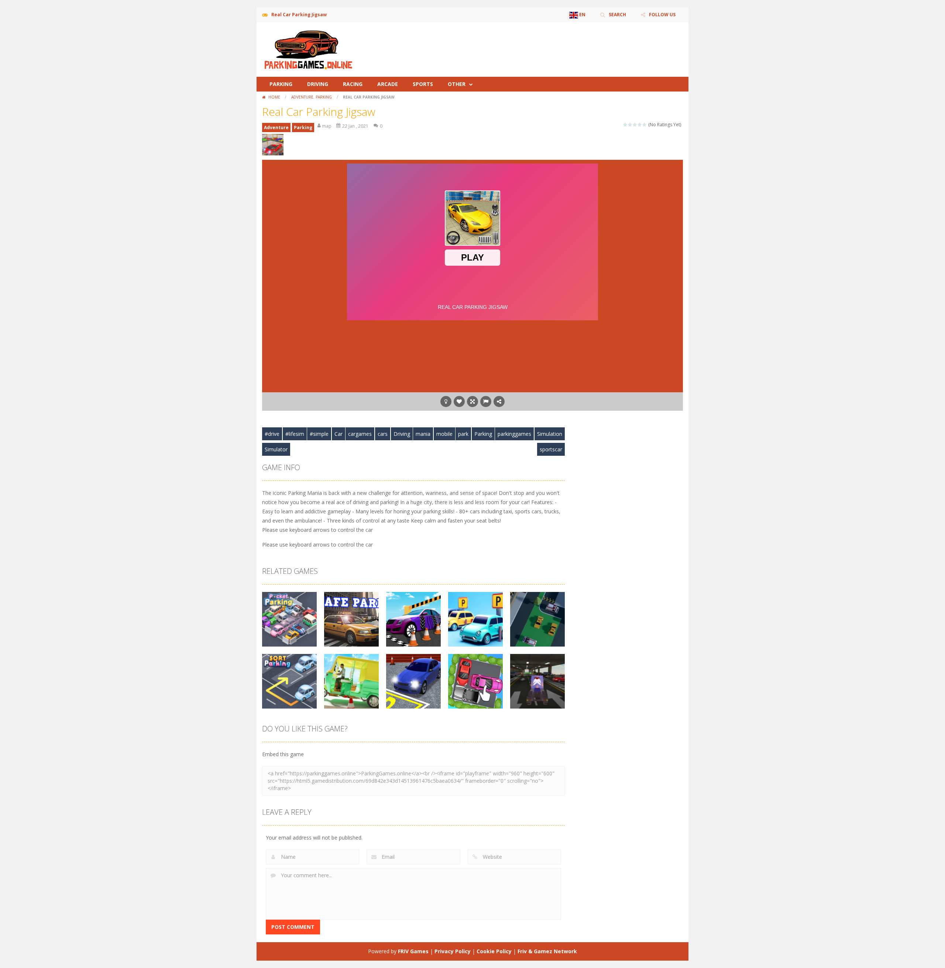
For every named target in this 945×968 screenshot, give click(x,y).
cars (383, 433)
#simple (319, 433)
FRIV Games (413, 951)
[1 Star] (625, 125)
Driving (317, 83)
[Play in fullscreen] (472, 401)
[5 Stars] (644, 125)
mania (423, 433)
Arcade (387, 83)
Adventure (302, 97)
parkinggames (514, 433)
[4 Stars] (640, 125)
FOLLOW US (662, 14)
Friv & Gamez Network (547, 951)
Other (456, 83)
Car (338, 433)
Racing (352, 83)
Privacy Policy (452, 951)
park (463, 433)
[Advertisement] (548, 44)
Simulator (276, 449)
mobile (444, 433)
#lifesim (294, 433)
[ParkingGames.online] (308, 48)
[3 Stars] (635, 125)
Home (274, 97)
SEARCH (617, 14)
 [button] (485, 401)
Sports (423, 83)
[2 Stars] (630, 125)
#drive (272, 433)
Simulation (549, 433)
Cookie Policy (494, 951)
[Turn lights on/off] (445, 401)
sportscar (551, 449)
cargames (360, 433)
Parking (280, 83)
